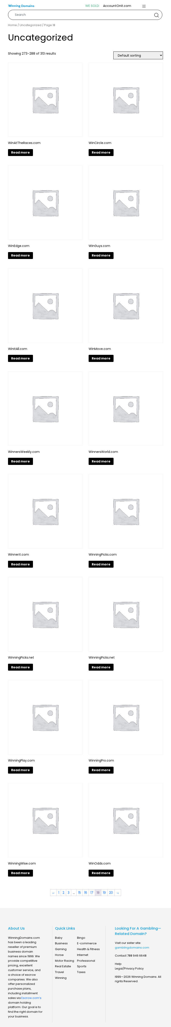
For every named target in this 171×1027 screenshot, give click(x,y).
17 (91, 892)
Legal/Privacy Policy (129, 968)
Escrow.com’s (31, 998)
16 (85, 892)
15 (79, 892)
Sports (81, 966)
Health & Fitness (88, 949)
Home (12, 25)
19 (104, 892)
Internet (82, 955)
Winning (61, 978)
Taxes (81, 972)
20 (111, 892)
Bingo (81, 938)
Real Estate (63, 966)
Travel (59, 972)
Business (61, 943)
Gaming (61, 949)
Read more (20, 152)
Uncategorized (30, 25)
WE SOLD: (92, 6)
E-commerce (87, 943)
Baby (58, 938)
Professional (86, 961)
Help (118, 964)
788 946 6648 (137, 955)
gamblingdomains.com (132, 947)
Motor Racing (64, 961)
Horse (59, 955)
